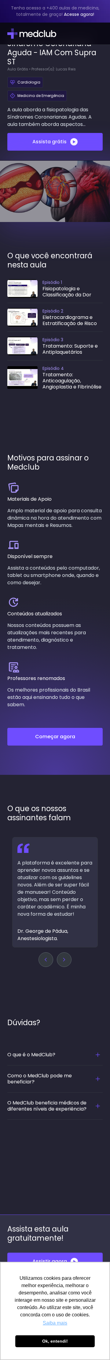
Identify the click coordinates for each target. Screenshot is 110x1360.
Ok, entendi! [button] (55, 1341)
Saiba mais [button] (55, 1323)
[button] (45, 959)
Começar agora (55, 736)
